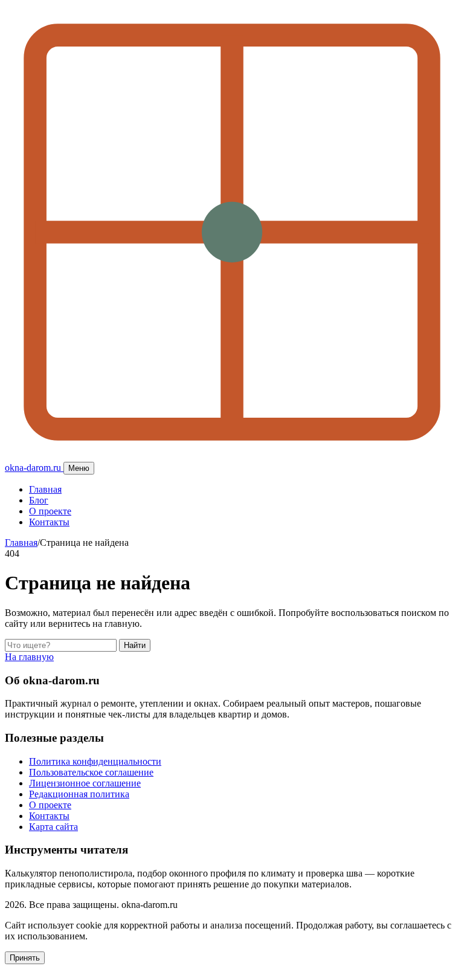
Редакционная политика (79, 794)
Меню (78, 468)
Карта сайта (53, 827)
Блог (38, 500)
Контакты (49, 522)
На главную (29, 657)
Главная (45, 489)
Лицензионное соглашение (85, 783)
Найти (135, 645)
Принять (25, 957)
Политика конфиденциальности (95, 761)
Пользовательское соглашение (91, 772)
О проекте (50, 511)
